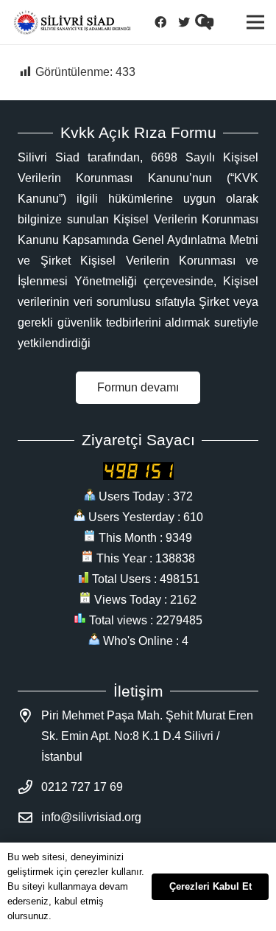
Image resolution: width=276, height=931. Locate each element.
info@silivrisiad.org (91, 817)
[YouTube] (207, 22)
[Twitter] (184, 22)
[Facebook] (160, 22)
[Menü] (255, 22)
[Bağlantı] (72, 22)
